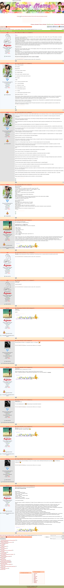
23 (9, 52)
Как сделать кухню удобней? (6, 564)
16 (9, 357)
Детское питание (3, 553)
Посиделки (2, 545)
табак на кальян (4, 546)
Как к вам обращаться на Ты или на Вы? (8, 540)
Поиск (62, 24)
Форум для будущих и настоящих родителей (7, 29)
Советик (2, 544)
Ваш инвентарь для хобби (5, 562)
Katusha (35, 581)
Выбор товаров (3, 555)
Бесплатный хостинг (31, 587)
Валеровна (36, 580)
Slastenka (35, 573)
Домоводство (2, 565)
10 (31, 367)
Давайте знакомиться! (4, 541)
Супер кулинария (17, 29)
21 (9, 238)
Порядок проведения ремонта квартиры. (8, 566)
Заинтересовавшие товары (5, 556)
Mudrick (35, 582)
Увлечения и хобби (3, 563)
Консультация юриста (4, 543)
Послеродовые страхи (5, 560)
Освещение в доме (4, 568)
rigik (34, 574)
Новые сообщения (43, 24)
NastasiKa (8, 28)
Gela (34, 575)
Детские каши (3, 552)
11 (31, 399)
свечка (35, 577)
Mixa (35, 579)
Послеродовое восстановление (5, 561)
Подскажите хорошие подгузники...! (7, 554)
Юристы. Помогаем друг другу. (6, 542)
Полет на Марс (3, 548)
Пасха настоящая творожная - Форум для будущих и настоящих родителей (34, 16)
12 (31, 426)
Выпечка (22, 29)
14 (34, 485)
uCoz (36, 587)
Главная (18, 16)
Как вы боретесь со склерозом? (6, 550)
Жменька (35, 578)
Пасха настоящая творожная (29, 29)
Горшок (2, 558)
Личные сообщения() (35, 24)
